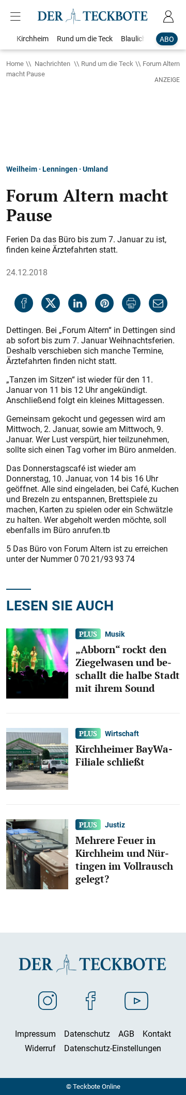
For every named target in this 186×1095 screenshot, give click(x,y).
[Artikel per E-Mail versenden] (158, 303)
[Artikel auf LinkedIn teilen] (77, 303)
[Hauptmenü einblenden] (17, 16)
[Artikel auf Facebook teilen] (23, 303)
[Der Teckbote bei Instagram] (47, 1000)
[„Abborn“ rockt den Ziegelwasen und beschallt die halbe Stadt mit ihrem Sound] (37, 663)
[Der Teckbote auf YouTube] (136, 1000)
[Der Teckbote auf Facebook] (91, 1000)
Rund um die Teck (107, 63)
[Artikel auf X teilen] (50, 303)
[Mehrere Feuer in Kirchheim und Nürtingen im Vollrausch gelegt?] (37, 853)
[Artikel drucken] (131, 303)
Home (15, 63)
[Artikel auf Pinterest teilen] (104, 303)
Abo (167, 39)
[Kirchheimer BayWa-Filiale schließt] (37, 758)
